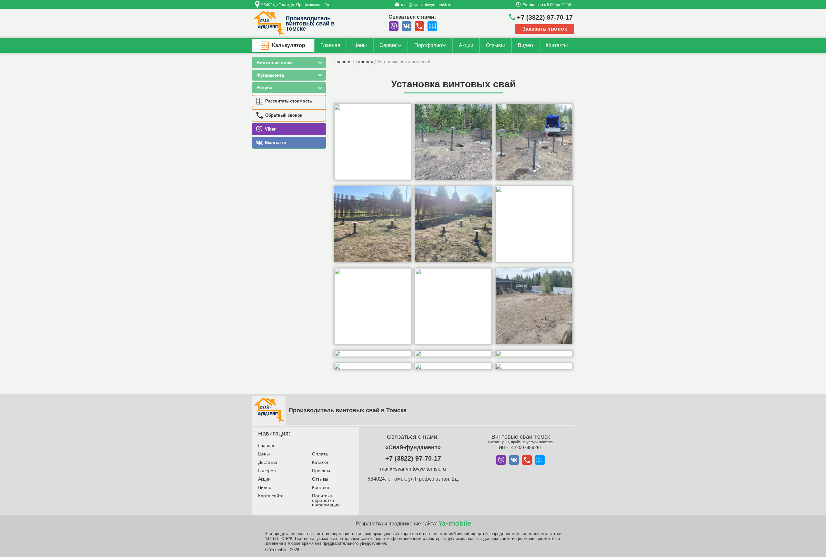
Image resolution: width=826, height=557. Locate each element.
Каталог (320, 462)
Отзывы (495, 45)
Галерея (267, 470)
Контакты (557, 45)
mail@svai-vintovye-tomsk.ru (413, 469)
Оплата (320, 453)
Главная (330, 45)
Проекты (321, 470)
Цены (360, 45)
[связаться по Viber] (393, 26)
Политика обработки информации (326, 500)
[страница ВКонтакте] (406, 26)
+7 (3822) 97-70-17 (413, 458)
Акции (466, 45)
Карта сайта (271, 495)
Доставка (267, 462)
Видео (525, 45)
